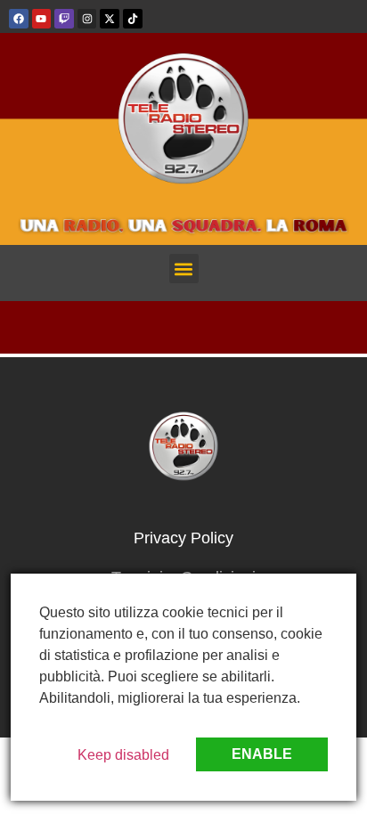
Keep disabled (123, 754)
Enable (262, 754)
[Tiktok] (133, 19)
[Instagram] (87, 19)
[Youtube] (42, 19)
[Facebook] (19, 19)
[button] (184, 268)
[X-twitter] (109, 19)
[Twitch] (64, 19)
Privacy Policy (183, 538)
